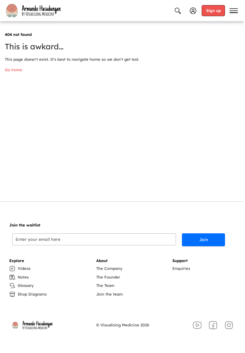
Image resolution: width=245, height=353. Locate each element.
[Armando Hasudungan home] (33, 10)
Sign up (213, 10)
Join (203, 239)
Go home (13, 69)
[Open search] (177, 10)
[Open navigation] (233, 10)
